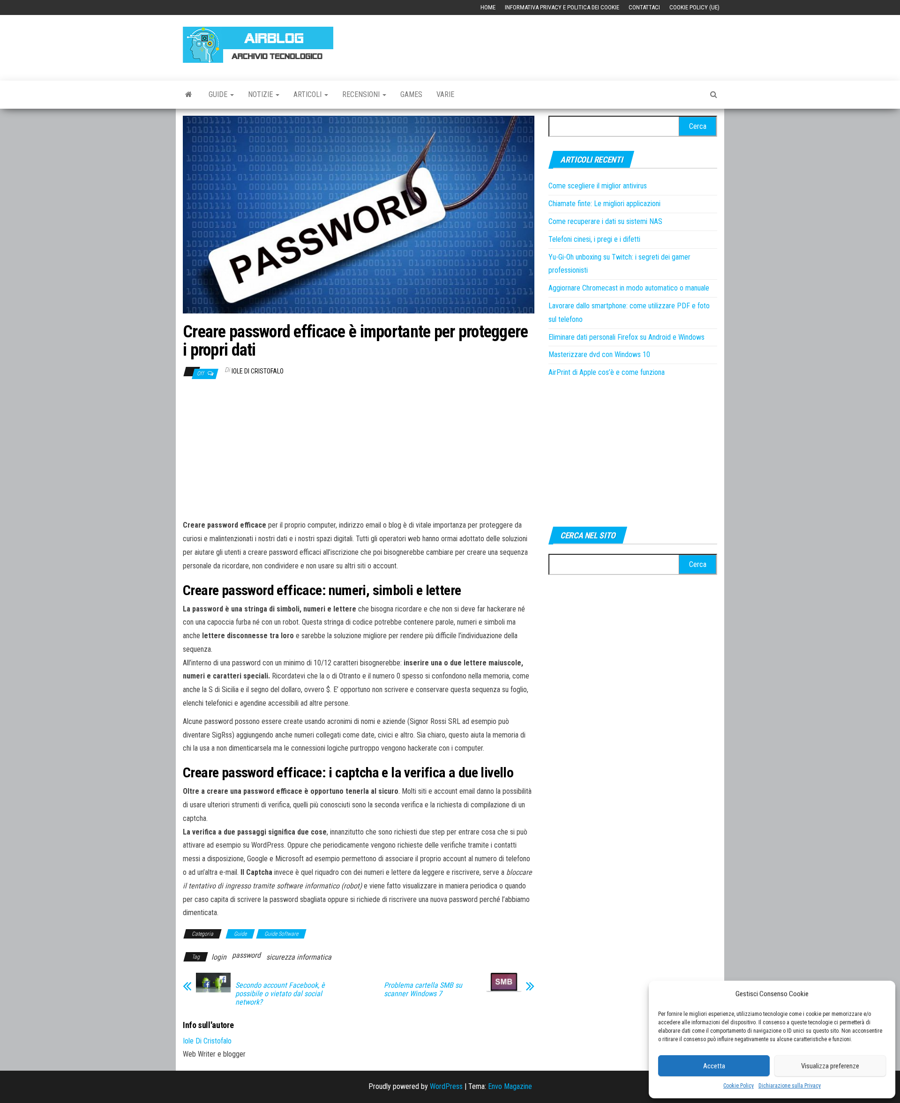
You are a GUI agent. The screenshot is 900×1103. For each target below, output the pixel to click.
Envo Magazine (510, 1086)
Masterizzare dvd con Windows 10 (599, 354)
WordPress (446, 1086)
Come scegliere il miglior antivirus (597, 185)
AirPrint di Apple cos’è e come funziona (606, 372)
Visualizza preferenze (830, 1066)
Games (411, 94)
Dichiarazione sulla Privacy (789, 1085)
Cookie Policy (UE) (694, 7)
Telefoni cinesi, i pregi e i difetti (594, 239)
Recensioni (362, 94)
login (218, 957)
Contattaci (644, 7)
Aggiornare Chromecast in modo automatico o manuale (628, 287)
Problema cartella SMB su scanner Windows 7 (423, 989)
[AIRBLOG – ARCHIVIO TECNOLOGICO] (189, 95)
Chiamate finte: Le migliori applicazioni (604, 203)
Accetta (714, 1066)
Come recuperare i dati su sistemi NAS (605, 221)
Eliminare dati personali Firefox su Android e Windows (626, 337)
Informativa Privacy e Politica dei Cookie (562, 7)
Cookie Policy (738, 1085)
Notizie (261, 94)
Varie (445, 94)
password (246, 955)
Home (487, 7)
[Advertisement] (546, 43)
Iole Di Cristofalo (258, 371)
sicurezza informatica (298, 957)
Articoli (308, 94)
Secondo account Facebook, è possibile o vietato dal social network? (280, 993)
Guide (219, 94)
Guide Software (281, 934)
